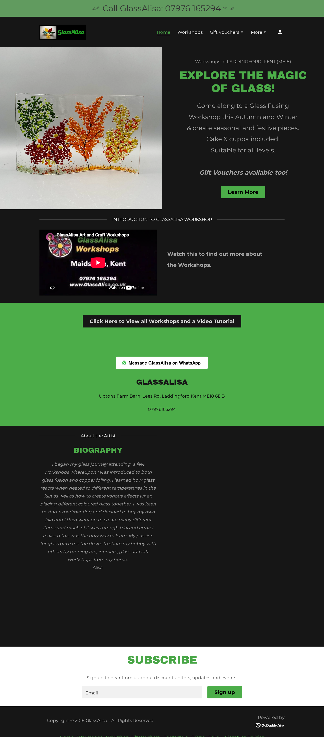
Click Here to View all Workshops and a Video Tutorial (162, 321)
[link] (62, 31)
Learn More (243, 192)
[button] (227, 33)
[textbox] (142, 692)
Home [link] (163, 32)
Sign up (224, 692)
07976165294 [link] (162, 409)
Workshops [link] (190, 32)
